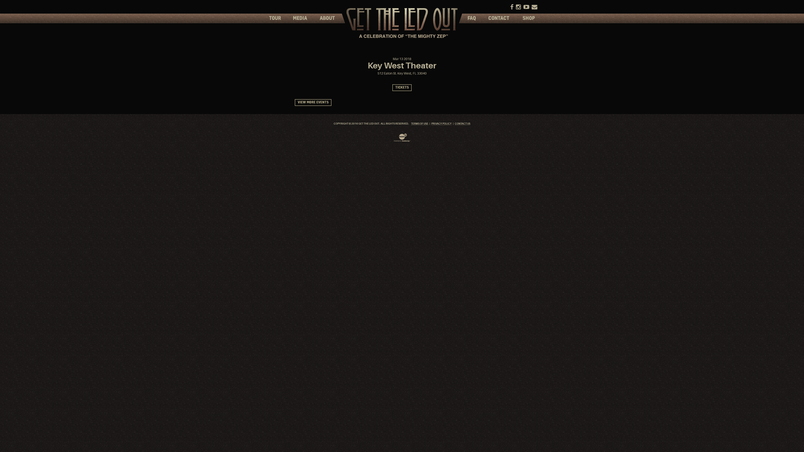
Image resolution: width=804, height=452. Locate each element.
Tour (275, 18)
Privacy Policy (441, 123)
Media (300, 18)
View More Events (313, 102)
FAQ (472, 18)
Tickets (402, 87)
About (327, 18)
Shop (529, 18)
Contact (498, 18)
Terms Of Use (419, 123)
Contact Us (462, 123)
